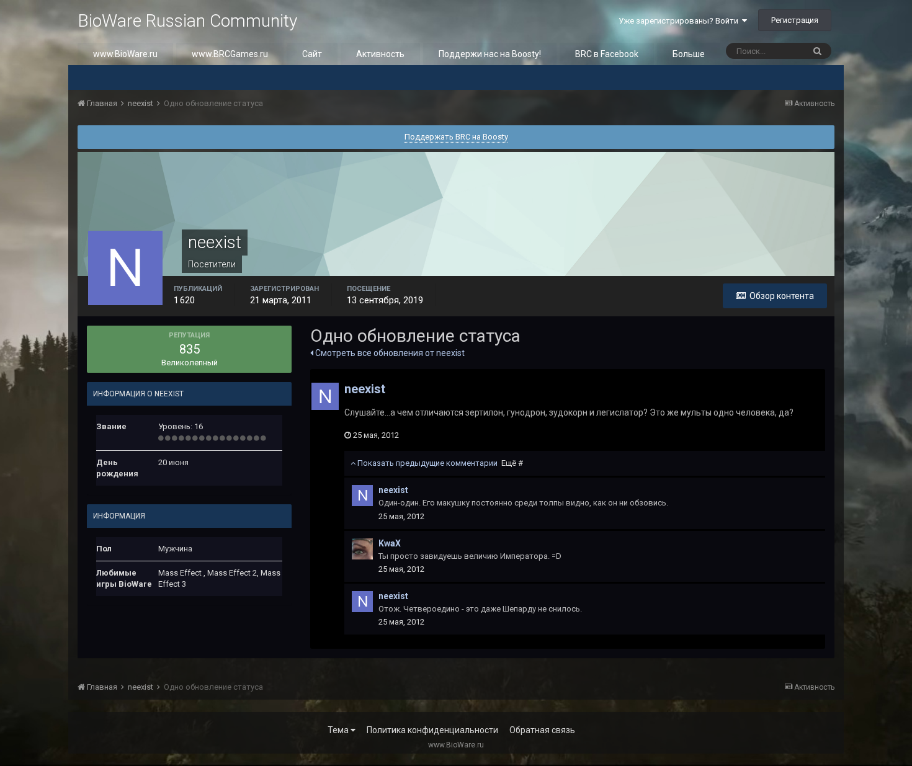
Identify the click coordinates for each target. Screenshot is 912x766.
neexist (364, 388)
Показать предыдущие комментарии (439, 463)
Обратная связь (542, 730)
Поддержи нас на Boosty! (490, 54)
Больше (689, 54)
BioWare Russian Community (187, 21)
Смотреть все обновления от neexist (389, 353)
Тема (339, 730)
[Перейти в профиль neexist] (325, 396)
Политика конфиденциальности (432, 730)
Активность (380, 54)
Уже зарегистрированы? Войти (680, 20)
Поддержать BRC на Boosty (456, 136)
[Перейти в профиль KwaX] (362, 548)
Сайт (312, 54)
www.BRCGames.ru (230, 54)
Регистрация (794, 20)
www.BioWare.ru (125, 54)
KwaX (389, 543)
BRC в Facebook (606, 54)
